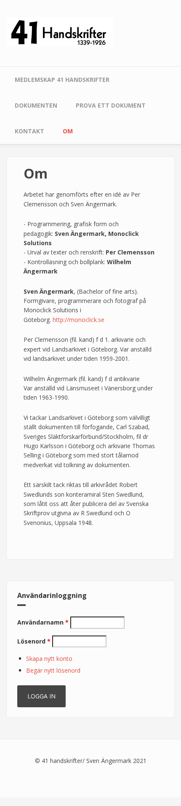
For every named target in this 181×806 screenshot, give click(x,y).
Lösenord (34, 641)
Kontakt (29, 131)
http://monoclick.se (78, 320)
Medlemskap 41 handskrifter (62, 80)
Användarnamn (43, 622)
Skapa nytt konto (49, 659)
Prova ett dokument (111, 105)
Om (68, 131)
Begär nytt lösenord (53, 670)
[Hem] (60, 31)
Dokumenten (36, 105)
